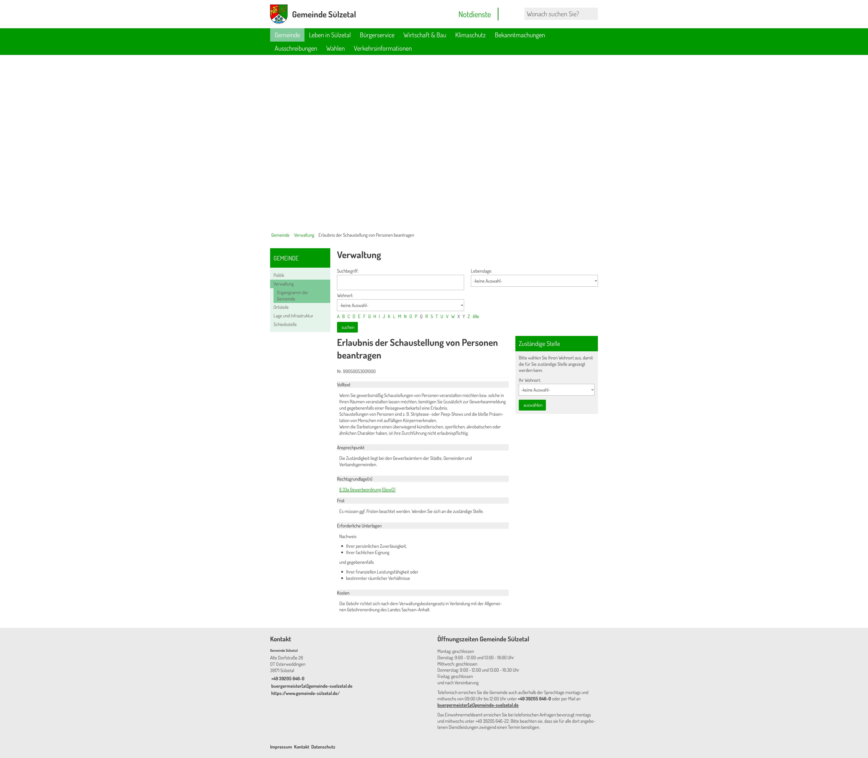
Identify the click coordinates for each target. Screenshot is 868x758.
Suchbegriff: (348, 271)
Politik (279, 275)
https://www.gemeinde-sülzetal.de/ (305, 693)
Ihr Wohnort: (530, 380)
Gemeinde (287, 35)
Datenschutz (323, 747)
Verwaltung (304, 235)
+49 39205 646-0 (287, 678)
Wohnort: (345, 295)
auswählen (533, 405)
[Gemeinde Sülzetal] (350, 672)
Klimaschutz (470, 35)
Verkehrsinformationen (383, 48)
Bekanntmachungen (520, 35)
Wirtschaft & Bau (424, 35)
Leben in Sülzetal (330, 35)
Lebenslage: (481, 271)
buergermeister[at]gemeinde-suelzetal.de (311, 686)
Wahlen (335, 48)
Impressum (281, 747)
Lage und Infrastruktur (293, 316)
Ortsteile (281, 307)
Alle (476, 316)
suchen (348, 327)
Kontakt (301, 747)
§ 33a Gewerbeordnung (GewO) (367, 489)
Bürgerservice (377, 35)
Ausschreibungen (296, 48)
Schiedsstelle (285, 324)
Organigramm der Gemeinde (292, 295)
